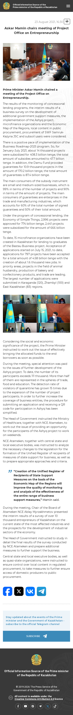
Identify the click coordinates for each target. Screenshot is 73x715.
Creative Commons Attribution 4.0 (34, 699)
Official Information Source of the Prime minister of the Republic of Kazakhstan (36, 673)
